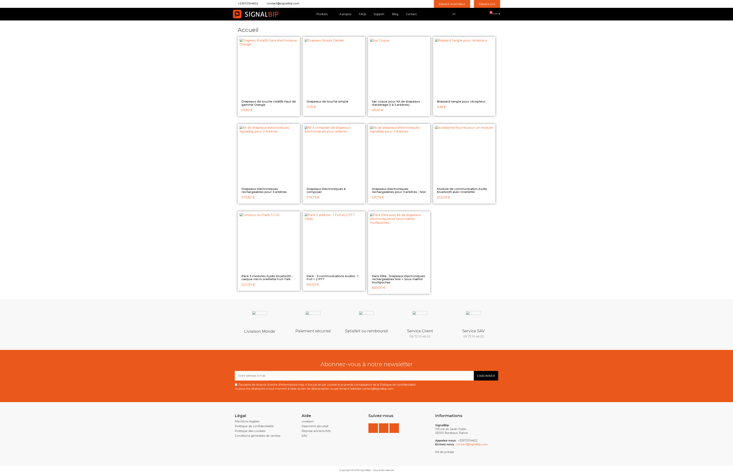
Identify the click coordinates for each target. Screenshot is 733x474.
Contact (411, 14)
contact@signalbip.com (283, 3)
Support (379, 14)
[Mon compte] (473, 14)
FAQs (362, 14)
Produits (322, 14)
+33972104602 (248, 3)
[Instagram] (394, 428)
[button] (452, 4)
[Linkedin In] (383, 428)
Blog (395, 14)
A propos (345, 14)
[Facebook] (373, 428)
